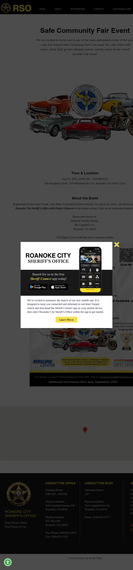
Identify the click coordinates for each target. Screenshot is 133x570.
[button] (116, 244)
